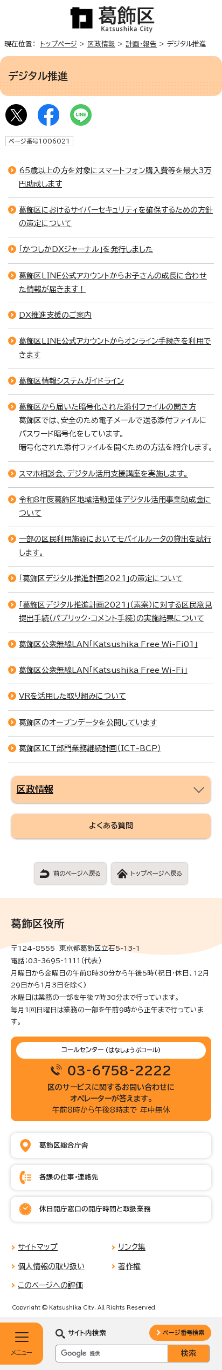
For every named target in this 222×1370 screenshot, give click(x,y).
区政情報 (101, 43)
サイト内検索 (87, 1333)
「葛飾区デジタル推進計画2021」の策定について (101, 578)
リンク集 (131, 1247)
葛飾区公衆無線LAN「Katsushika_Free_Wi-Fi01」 (108, 644)
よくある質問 (111, 825)
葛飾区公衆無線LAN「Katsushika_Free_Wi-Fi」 (103, 670)
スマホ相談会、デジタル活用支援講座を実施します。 (103, 474)
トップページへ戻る (156, 873)
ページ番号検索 (183, 1332)
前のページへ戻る (77, 873)
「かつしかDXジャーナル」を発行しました (86, 249)
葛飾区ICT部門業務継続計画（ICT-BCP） (90, 748)
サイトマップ (38, 1247)
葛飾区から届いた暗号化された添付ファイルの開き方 (107, 407)
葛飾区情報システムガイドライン (71, 381)
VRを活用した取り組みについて (72, 696)
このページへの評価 (50, 1285)
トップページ (58, 43)
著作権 (129, 1266)
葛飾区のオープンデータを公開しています (88, 722)
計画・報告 (141, 43)
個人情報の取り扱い (51, 1266)
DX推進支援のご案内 (55, 315)
